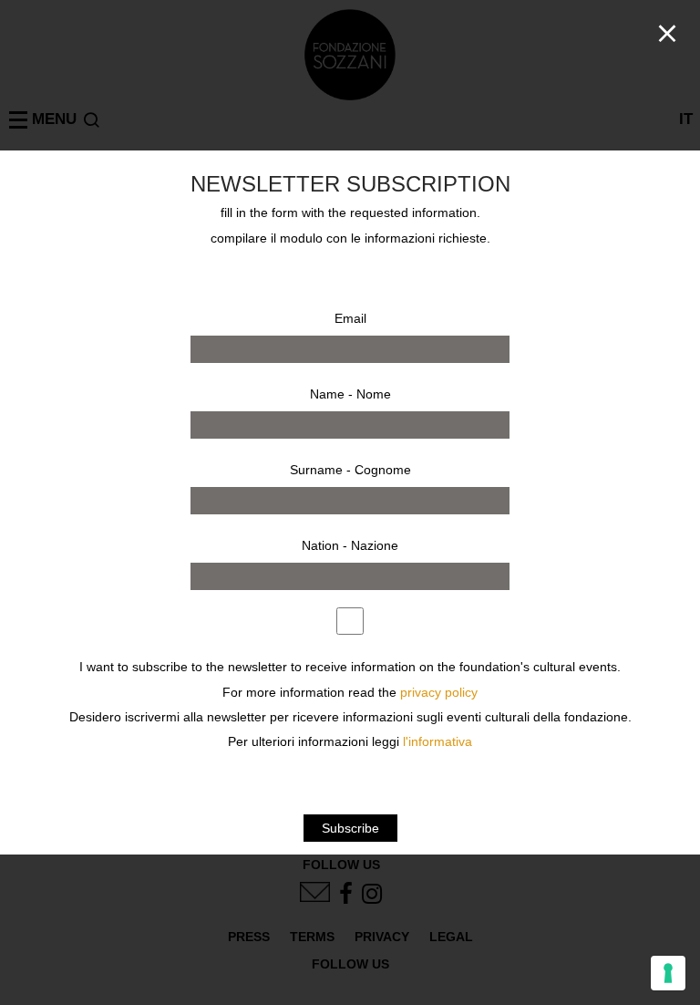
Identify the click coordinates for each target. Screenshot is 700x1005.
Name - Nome (350, 394)
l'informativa (437, 742)
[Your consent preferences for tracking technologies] (668, 973)
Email (350, 318)
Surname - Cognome (350, 469)
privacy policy (439, 692)
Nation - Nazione (350, 545)
